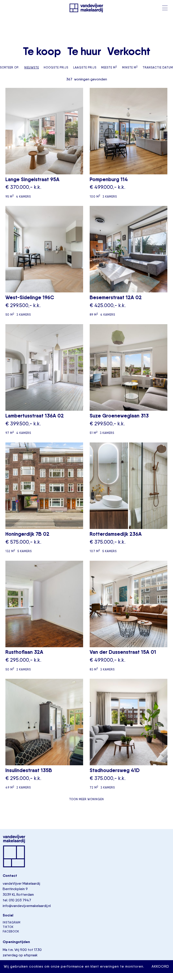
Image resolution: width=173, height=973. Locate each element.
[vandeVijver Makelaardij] (86, 8)
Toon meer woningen (86, 799)
